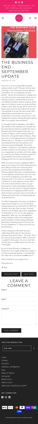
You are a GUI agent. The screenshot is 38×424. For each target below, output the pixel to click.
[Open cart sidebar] (35, 18)
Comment (5, 309)
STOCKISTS (5, 364)
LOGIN (3, 357)
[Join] (34, 348)
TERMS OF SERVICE (7, 373)
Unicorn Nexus (18, 235)
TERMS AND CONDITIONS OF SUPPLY (14, 386)
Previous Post (11, 274)
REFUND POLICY (6, 379)
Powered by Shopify (27, 418)
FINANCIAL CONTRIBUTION (10, 367)
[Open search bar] (30, 18)
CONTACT (4, 361)
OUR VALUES (5, 376)
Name (4, 290)
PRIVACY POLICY (6, 382)
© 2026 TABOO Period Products (14, 418)
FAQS (3, 370)
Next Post (29, 274)
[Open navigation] (2, 18)
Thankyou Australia (21, 129)
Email (3, 299)
